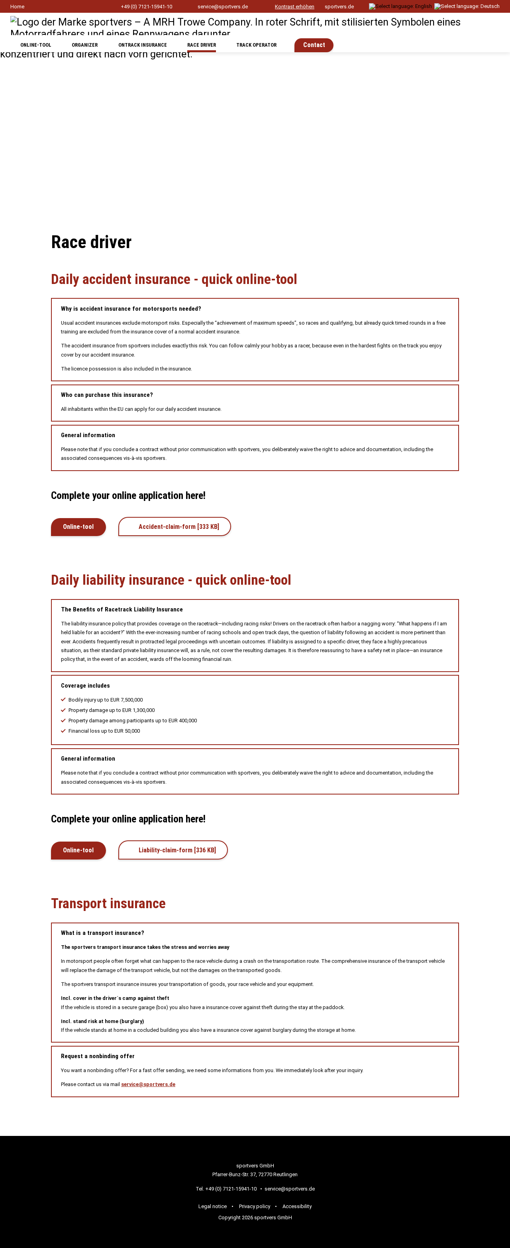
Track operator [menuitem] (256, 45)
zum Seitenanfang (480, 1123)
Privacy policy (254, 1206)
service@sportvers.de (223, 7)
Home (17, 7)
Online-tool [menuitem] (35, 45)
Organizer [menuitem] (85, 45)
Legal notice (212, 1206)
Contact (314, 45)
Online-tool (78, 526)
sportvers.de (339, 7)
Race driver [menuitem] (201, 45)
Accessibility (297, 1206)
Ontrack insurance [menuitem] (142, 45)
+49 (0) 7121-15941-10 (146, 7)
